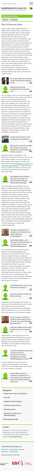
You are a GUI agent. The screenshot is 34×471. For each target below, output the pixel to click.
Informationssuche (10, 409)
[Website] (13, 8)
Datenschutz (14, 451)
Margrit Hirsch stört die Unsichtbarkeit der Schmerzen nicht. (19, 89)
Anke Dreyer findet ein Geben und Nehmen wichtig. (20, 295)
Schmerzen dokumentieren (12, 405)
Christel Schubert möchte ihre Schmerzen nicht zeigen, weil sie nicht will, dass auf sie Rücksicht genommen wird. (20, 320)
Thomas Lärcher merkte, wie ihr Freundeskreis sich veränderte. (20, 138)
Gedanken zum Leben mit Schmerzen (15, 393)
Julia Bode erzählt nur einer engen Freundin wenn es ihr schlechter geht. (21, 329)
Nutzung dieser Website (16, 449)
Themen (5, 19)
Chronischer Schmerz (10, 16)
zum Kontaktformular (15, 436)
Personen (13, 19)
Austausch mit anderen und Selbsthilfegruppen (12, 414)
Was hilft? (7, 397)
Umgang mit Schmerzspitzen (13, 401)
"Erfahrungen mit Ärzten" (22, 163)
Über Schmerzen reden (11, 419)
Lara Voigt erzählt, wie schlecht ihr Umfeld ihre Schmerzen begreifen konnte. (21, 81)
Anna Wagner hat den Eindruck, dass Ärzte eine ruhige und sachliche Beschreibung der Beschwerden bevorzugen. (20, 180)
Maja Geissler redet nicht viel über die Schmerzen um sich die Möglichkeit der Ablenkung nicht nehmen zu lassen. (21, 149)
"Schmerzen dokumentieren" (10, 165)
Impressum (4, 451)
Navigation (7, 390)
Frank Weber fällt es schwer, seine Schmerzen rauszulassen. (21, 286)
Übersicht (4, 449)
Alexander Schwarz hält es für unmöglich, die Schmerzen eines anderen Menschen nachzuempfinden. (20, 233)
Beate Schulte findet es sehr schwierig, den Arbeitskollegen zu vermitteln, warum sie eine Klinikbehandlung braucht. (20, 243)
